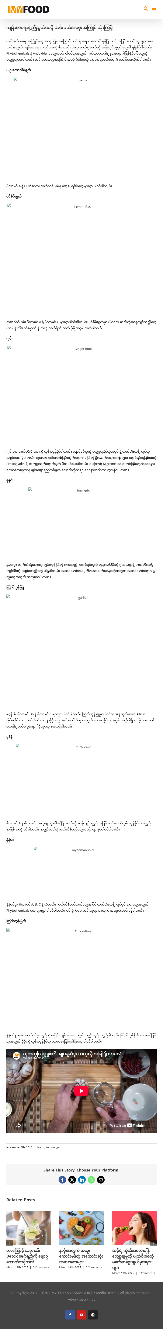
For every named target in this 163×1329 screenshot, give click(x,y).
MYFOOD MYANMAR (67, 1293)
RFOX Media (96, 1293)
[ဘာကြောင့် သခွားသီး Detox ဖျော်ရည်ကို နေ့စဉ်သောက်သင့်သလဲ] (28, 1213)
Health (40, 1147)
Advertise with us (81, 1299)
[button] (9, 1243)
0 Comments (41, 1267)
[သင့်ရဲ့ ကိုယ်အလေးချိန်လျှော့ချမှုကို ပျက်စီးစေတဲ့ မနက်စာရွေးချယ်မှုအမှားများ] (134, 1213)
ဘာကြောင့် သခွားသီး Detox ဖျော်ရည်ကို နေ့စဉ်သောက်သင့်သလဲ (27, 1256)
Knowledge (52, 1147)
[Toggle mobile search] (146, 8)
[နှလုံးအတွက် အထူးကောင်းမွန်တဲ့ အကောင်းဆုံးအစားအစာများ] (81, 1213)
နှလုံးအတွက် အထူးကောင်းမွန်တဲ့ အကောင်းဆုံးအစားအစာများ (81, 1256)
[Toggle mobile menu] (154, 8)
